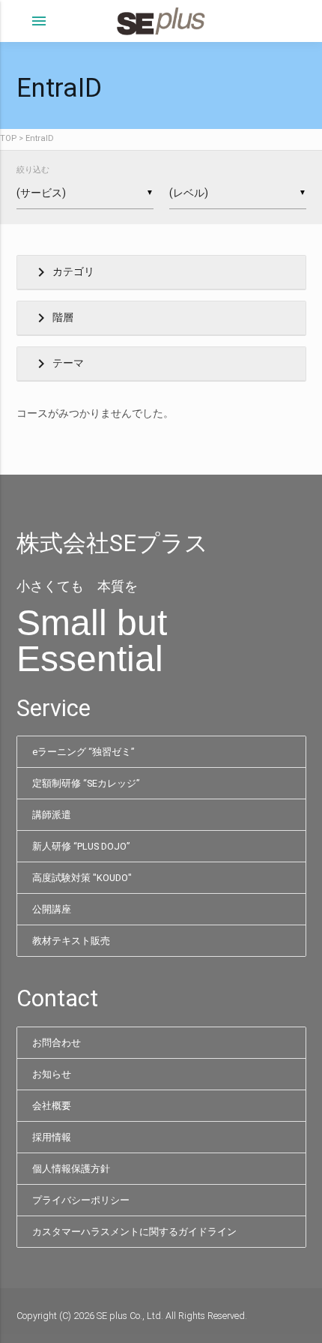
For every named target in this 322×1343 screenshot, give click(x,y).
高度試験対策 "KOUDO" (82, 877)
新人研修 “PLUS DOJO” (81, 846)
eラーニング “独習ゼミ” (83, 751)
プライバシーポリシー (81, 1200)
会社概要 (51, 1105)
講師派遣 (51, 814)
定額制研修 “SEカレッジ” (85, 783)
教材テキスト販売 (71, 940)
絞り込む (32, 170)
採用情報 (51, 1137)
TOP (8, 138)
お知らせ (51, 1074)
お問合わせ (56, 1042)
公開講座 (51, 909)
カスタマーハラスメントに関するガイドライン (134, 1231)
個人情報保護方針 (71, 1168)
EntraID (39, 138)
